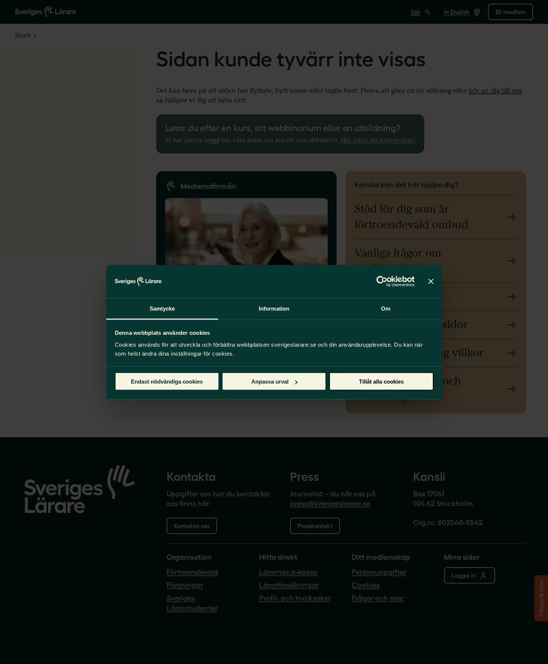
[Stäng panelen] (431, 281)
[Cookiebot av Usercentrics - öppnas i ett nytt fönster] (382, 281)
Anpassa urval (270, 381)
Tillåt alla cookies (381, 381)
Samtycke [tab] (162, 308)
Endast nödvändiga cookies (167, 381)
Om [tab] (385, 308)
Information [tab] (274, 308)
